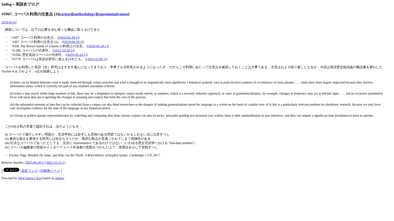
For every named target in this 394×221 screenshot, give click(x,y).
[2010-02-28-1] (68, 37)
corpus (65, 14)
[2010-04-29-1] (73, 42)
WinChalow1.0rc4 (30, 178)
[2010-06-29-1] (98, 46)
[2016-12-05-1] (96, 59)
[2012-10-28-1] (63, 50)
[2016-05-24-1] (77, 54)
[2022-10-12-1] (55, 162)
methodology (84, 14)
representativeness (113, 14)
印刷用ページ (50, 171)
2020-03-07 (9, 22)
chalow (59, 178)
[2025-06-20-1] (35, 162)
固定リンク (30, 171)
